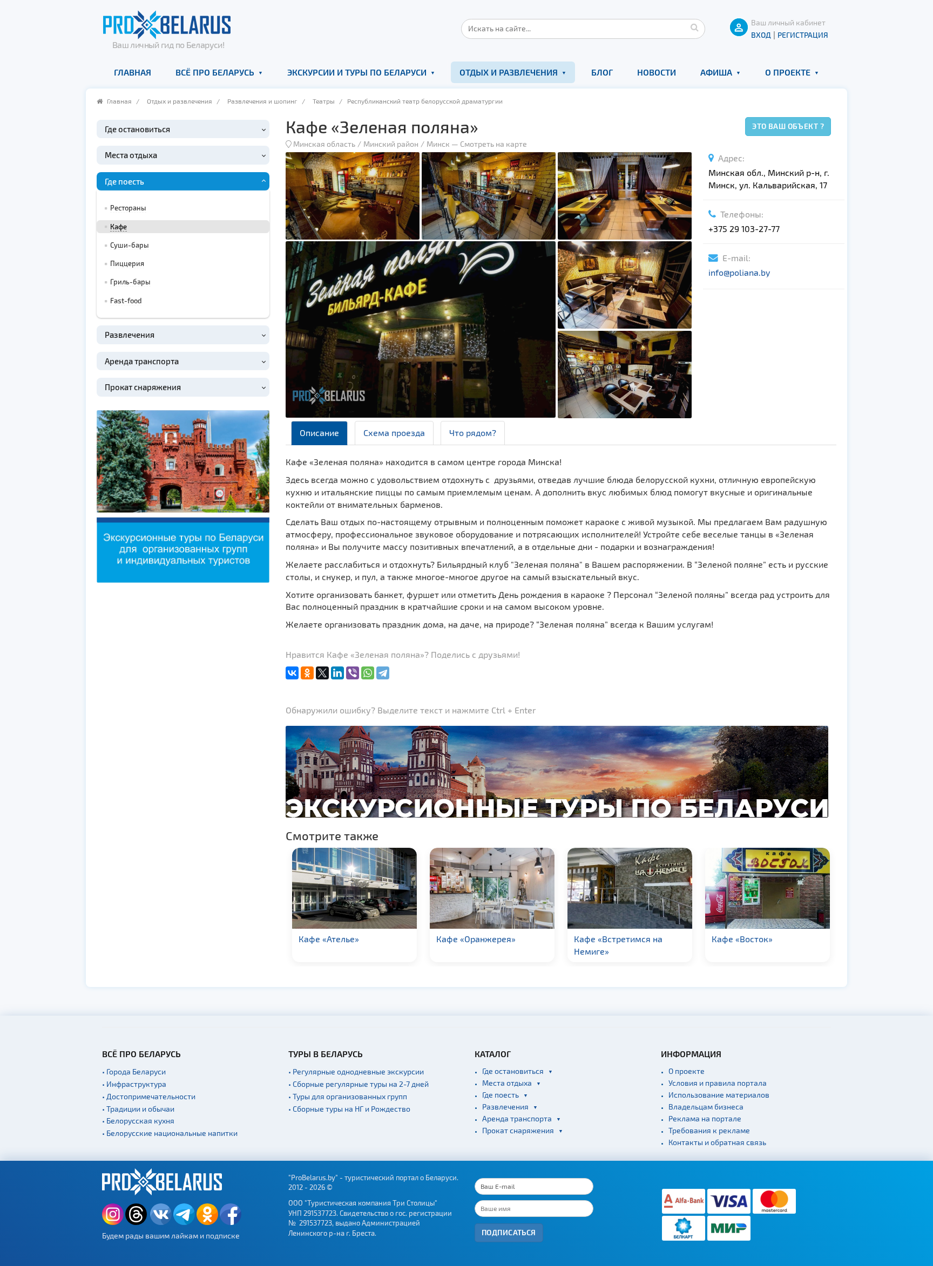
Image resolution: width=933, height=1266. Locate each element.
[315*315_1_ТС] (183, 494)
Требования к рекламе (709, 1130)
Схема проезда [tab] (394, 432)
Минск (438, 143)
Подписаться (509, 1232)
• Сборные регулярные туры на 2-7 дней (358, 1083)
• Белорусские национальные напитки (170, 1133)
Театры (324, 101)
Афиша (716, 72)
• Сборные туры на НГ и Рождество (349, 1108)
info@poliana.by (739, 272)
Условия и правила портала (717, 1082)
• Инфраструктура (134, 1083)
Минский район (390, 143)
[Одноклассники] (307, 672)
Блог (602, 72)
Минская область (324, 143)
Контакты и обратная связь (717, 1142)
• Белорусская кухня (138, 1120)
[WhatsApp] (367, 672)
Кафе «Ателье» (329, 939)
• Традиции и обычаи (138, 1108)
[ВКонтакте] (292, 672)
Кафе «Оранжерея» (476, 939)
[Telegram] (382, 672)
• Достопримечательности (148, 1096)
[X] (322, 672)
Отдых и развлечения (508, 72)
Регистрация (803, 34)
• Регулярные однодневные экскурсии (356, 1071)
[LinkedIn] (337, 672)
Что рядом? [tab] (472, 432)
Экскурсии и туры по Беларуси (357, 72)
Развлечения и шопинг (262, 101)
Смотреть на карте (493, 143)
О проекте (787, 72)
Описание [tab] (319, 432)
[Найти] (694, 27)
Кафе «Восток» (742, 939)
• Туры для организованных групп (347, 1096)
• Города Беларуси (134, 1071)
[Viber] (352, 672)
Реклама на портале (704, 1118)
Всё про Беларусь (214, 72)
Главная (132, 72)
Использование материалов (718, 1094)
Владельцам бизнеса (705, 1106)
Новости (656, 72)
